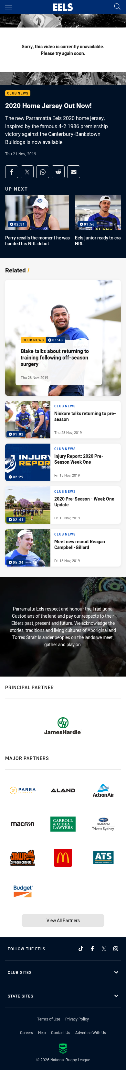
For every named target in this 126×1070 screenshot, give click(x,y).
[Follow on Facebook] (92, 948)
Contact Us (60, 1032)
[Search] (117, 7)
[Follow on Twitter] (104, 948)
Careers (26, 1032)
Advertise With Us (90, 1032)
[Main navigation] (8, 7)
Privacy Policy (77, 1018)
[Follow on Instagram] (115, 948)
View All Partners (63, 920)
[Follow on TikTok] (80, 948)
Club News (17, 93)
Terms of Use (48, 1018)
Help (42, 1032)
